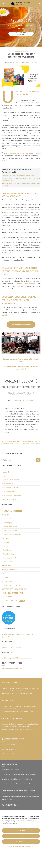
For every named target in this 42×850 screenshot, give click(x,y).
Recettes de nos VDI (9, 499)
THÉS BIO (5, 538)
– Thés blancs (6, 550)
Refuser (21, 836)
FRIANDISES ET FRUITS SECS (12, 585)
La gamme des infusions (10, 487)
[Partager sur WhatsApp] (10, 393)
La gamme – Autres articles (11, 480)
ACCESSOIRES (7, 597)
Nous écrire (30, 779)
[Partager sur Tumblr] (32, 393)
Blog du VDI (6, 472)
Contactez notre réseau (21, 324)
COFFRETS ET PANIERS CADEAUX (14, 589)
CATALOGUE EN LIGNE (10, 601)
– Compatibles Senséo (9, 527)
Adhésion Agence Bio (9, 749)
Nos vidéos (18, 668)
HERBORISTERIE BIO (9, 569)
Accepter (21, 830)
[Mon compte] (36, 3)
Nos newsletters (7, 668)
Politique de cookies (13, 846)
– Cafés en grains (7, 523)
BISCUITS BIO (7, 581)
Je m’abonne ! (10, 804)
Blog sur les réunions (9, 476)
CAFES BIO (6, 515)
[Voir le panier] (39, 3)
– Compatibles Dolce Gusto (11, 534)
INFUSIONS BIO (7, 566)
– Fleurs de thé (7, 562)
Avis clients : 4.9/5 (8, 754)
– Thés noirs (6, 542)
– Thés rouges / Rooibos (10, 558)
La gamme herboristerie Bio (11, 495)
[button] (39, 812)
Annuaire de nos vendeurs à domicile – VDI (17, 784)
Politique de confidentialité (26, 846)
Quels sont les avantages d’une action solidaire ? (18, 175)
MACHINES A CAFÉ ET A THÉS (13, 593)
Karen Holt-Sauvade (30, 62)
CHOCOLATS (6, 577)
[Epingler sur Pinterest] (24, 393)
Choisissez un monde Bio (10, 711)
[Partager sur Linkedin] (28, 393)
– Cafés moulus (7, 519)
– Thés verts (6, 546)
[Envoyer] (38, 460)
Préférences (21, 842)
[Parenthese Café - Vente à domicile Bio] (21, 3)
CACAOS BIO (6, 573)
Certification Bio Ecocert (10, 744)
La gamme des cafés (8, 483)
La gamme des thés (8, 491)
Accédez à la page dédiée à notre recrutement (17, 658)
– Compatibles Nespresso (10, 530)
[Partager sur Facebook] (13, 393)
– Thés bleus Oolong (9, 554)
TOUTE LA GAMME (9, 511)
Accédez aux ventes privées (11, 647)
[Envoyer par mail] (21, 393)
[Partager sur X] (17, 393)
